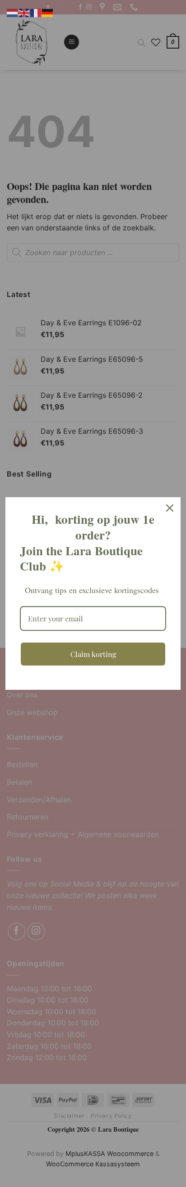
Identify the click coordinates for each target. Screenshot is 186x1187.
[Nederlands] (13, 12)
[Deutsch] (48, 12)
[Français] (36, 12)
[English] (24, 12)
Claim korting (93, 654)
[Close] (170, 508)
